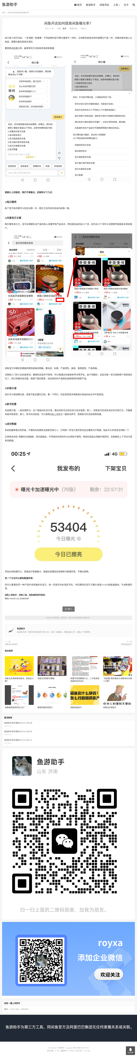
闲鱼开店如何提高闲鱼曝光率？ (68, 23)
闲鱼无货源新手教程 (46, 678)
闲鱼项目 (104, 5)
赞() (70, 609)
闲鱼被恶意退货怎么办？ (15, 707)
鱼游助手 (10, 5)
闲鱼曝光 (15, 48)
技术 (126, 5)
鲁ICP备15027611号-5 (81, 1048)
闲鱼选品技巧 (126, 644)
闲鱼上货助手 (56, 414)
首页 (79, 5)
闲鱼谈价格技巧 (11, 644)
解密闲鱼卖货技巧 (45, 707)
